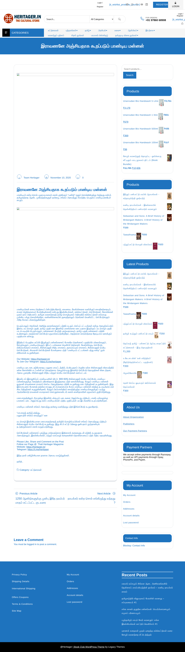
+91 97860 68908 (156, 20)
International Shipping (23, 588)
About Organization (133, 417)
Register (162, 4)
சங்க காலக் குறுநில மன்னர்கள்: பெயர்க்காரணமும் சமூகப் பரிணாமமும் (146, 611)
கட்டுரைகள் (53, 30)
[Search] (119, 19)
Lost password (131, 522)
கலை (116, 30)
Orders (127, 502)
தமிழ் (87, 30)
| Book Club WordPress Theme (89, 647)
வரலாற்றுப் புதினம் (56, 35)
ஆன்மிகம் (132, 30)
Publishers (128, 424)
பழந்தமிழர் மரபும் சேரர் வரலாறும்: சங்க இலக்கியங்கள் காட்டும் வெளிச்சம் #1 (140, 622)
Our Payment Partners (135, 431)
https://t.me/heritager (50, 361)
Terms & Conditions (22, 604)
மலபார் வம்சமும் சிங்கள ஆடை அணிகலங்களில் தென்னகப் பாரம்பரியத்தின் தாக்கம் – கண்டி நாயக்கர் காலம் (147, 588)
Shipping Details (20, 581)
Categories (20, 32)
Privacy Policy (19, 574)
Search (129, 75)
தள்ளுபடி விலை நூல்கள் (126, 35)
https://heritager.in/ (40, 359)
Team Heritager (31, 178)
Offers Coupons (20, 597)
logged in (32, 544)
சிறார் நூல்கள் (77, 35)
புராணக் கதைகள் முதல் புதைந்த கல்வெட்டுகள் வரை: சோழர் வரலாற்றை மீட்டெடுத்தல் (147, 633)
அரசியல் (102, 30)
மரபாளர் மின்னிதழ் (99, 35)
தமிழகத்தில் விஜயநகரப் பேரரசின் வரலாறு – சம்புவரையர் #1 (143, 600)
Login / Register (100, 5)
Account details (131, 515)
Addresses (128, 509)
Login (175, 6)
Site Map (16, 611)
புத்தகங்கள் (71, 30)
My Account (129, 495)
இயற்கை (149, 30)
